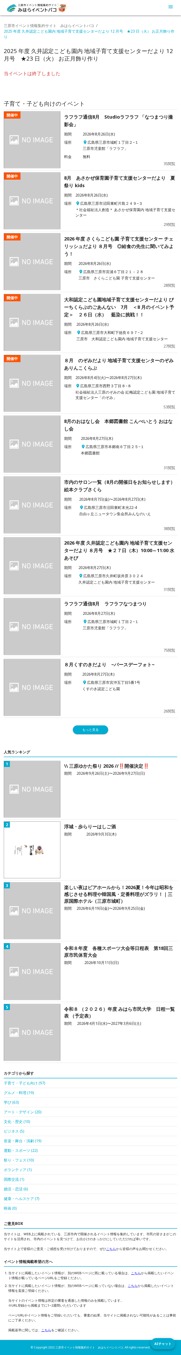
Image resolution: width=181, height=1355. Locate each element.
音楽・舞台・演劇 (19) (22, 1140)
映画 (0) (10, 1208)
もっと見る (90, 729)
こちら (111, 1249)
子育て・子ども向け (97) (24, 1083)
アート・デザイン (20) (22, 1112)
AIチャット (163, 1343)
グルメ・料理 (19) (19, 1092)
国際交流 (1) (14, 1179)
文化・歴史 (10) (17, 1121)
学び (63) (11, 1102)
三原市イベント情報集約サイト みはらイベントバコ (49, 25)
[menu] (170, 7)
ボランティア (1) (18, 1169)
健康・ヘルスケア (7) (21, 1198)
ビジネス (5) (14, 1131)
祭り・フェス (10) (19, 1160)
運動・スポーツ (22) (21, 1150)
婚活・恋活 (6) (16, 1189)
